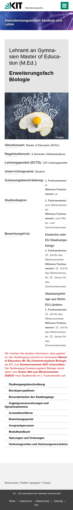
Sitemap (58, 501)
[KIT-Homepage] (13, 5)
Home (12, 501)
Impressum (26, 501)
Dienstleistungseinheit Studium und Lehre (35, 8)
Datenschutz (43, 501)
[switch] (50, 6)
